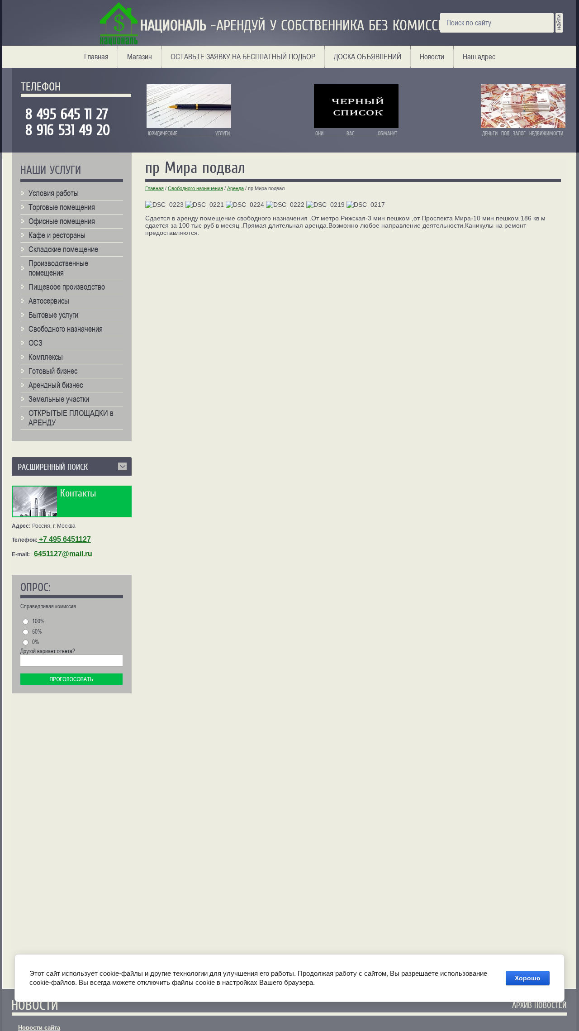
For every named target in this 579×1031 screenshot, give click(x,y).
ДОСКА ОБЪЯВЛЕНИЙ (367, 56)
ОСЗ (35, 343)
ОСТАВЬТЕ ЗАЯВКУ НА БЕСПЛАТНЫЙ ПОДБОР (243, 56)
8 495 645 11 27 (71, 114)
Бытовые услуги (53, 315)
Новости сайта (39, 1027)
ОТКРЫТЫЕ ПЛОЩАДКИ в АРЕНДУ (71, 417)
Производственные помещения (58, 267)
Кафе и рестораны (56, 235)
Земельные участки (58, 399)
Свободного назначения (195, 188)
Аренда (235, 188)
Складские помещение (63, 249)
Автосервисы (48, 300)
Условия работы (53, 193)
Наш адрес (479, 56)
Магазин (139, 56)
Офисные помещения (61, 221)
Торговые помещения (61, 207)
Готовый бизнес (52, 371)
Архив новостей (539, 1005)
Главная (96, 56)
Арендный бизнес (55, 385)
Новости (432, 56)
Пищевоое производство (66, 286)
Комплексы (45, 357)
